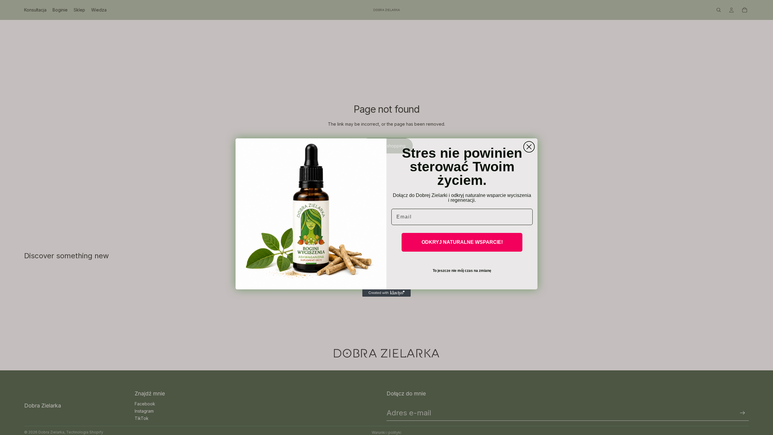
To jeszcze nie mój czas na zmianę (462, 271)
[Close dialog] (529, 146)
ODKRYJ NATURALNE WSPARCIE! (462, 242)
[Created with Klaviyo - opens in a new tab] (386, 293)
